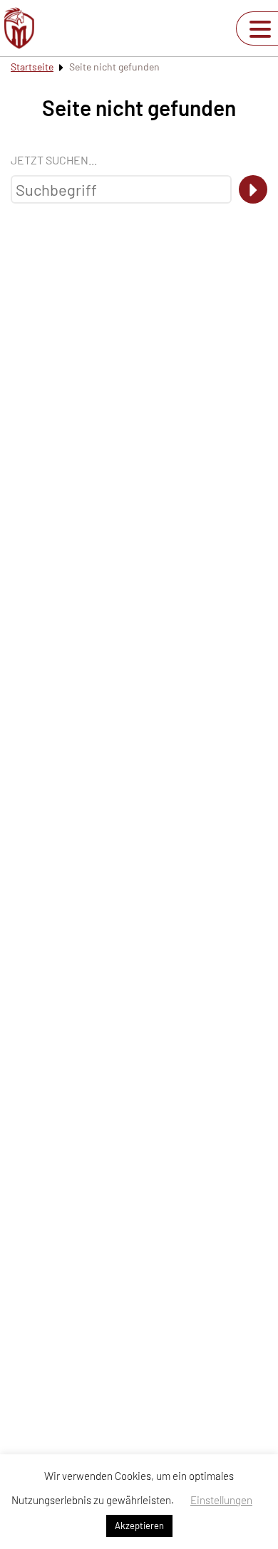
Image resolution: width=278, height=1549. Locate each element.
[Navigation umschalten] (260, 29)
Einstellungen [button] (221, 1499)
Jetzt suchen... (54, 160)
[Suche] (253, 189)
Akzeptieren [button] (139, 1525)
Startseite (32, 67)
